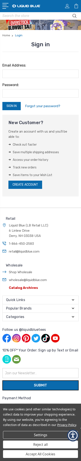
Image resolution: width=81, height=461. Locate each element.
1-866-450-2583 (21, 244)
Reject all (40, 444)
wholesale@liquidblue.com (28, 280)
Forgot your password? (42, 106)
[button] (73, 435)
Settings (40, 435)
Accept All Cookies (40, 454)
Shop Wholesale (20, 272)
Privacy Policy (66, 425)
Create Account (25, 184)
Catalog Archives (23, 288)
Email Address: (14, 65)
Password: (10, 85)
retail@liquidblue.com (24, 251)
